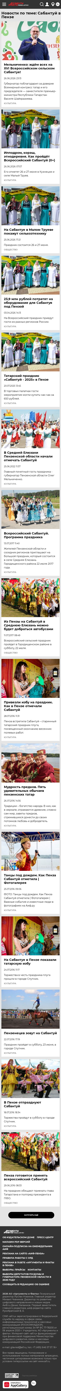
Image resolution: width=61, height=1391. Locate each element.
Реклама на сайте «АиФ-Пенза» (23, 1253)
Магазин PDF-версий (16, 1241)
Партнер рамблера (29, 1376)
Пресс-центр (45, 1237)
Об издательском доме (18, 1237)
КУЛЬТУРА (10, 103)
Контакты (34, 1269)
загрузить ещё (31, 1215)
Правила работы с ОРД (18, 1258)
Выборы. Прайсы (14, 1269)
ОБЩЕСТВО (11, 250)
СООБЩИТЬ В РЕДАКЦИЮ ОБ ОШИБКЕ (26, 1284)
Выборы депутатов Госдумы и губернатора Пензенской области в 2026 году (27, 1277)
